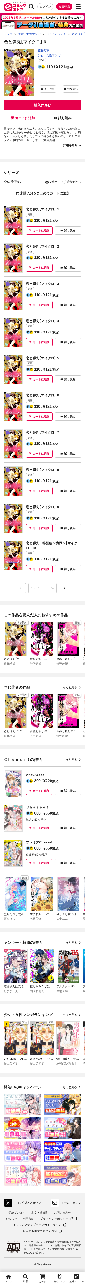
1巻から (55, 181)
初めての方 (59, 1281)
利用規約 (28, 1218)
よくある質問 (39, 1212)
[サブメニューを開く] (78, 7)
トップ (8, 1281)
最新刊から (74, 181)
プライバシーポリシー (57, 1219)
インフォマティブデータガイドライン (37, 1225)
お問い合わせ (62, 1212)
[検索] (31, 7)
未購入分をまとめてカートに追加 (45, 193)
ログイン (45, 6)
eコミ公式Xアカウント (25, 1203)
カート (42, 1281)
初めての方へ (16, 1212)
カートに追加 (25, 118)
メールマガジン (71, 1203)
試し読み (65, 118)
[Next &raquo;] (64, 588)
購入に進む (42, 105)
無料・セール (76, 1281)
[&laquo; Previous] (21, 588)
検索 (25, 1281)
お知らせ (11, 1218)
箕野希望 (43, 50)
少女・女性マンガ (49, 55)
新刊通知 (50, 89)
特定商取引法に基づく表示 (42, 1231)
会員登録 (64, 6)
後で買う (73, 89)
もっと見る (70, 687)
